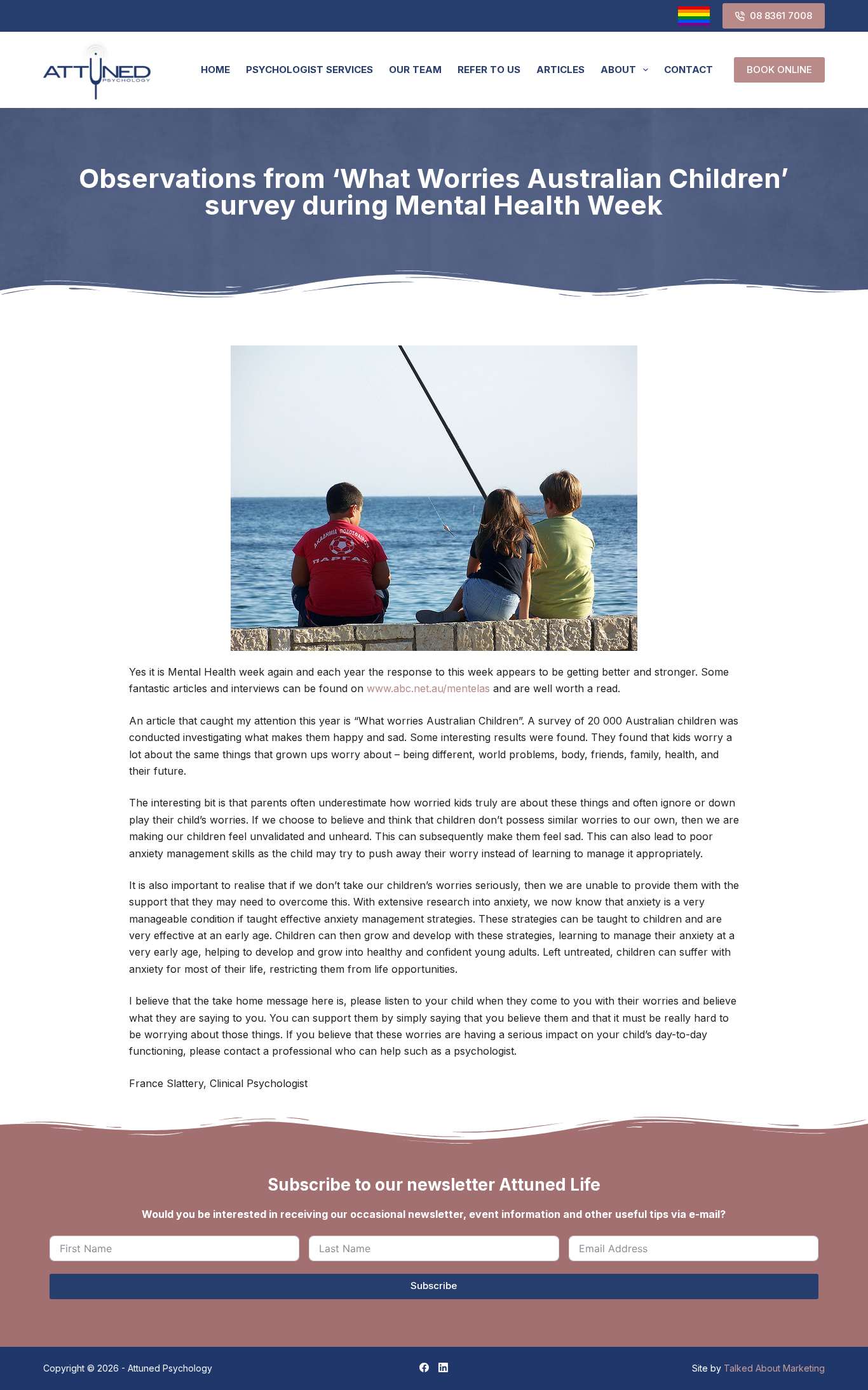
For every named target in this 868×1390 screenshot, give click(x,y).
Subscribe (433, 1286)
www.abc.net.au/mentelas (428, 688)
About (618, 69)
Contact (688, 69)
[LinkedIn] (443, 1367)
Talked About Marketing (774, 1368)
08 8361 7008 (781, 16)
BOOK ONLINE (779, 69)
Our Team (415, 69)
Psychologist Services (309, 69)
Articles (560, 69)
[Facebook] (424, 1367)
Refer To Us (489, 69)
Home (215, 69)
